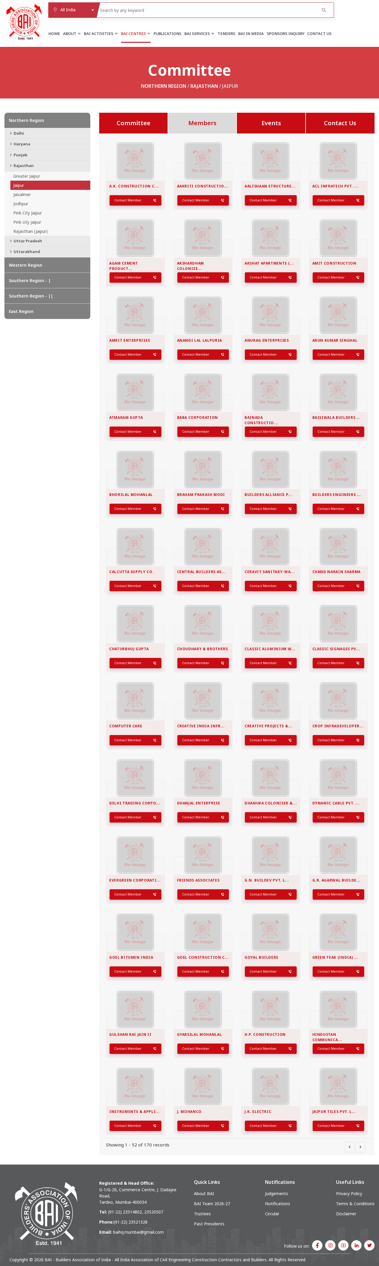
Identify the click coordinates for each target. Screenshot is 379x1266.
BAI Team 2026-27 (212, 1203)
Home (54, 33)
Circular (272, 1213)
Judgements (276, 1193)
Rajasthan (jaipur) (30, 231)
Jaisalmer (22, 194)
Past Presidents (209, 1224)
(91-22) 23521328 (130, 1222)
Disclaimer (346, 1213)
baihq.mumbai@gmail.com (138, 1232)
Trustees (202, 1213)
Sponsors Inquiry (285, 33)
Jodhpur (20, 203)
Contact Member (128, 200)
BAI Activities (99, 33)
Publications (168, 33)
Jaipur (18, 185)
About (70, 33)
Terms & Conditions (355, 1203)
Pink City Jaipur (27, 213)
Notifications (277, 1203)
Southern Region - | (30, 280)
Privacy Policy (349, 1193)
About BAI (204, 1193)
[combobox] (72, 10)
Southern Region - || (31, 296)
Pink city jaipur (27, 222)
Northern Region (163, 86)
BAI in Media (251, 33)
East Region (21, 311)
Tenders (226, 33)
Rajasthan (204, 86)
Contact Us (319, 33)
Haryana (21, 144)
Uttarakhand (26, 251)
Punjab (20, 155)
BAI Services (197, 33)
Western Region (25, 265)
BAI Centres (134, 33)
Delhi (18, 133)
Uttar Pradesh (27, 241)
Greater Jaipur (26, 176)
